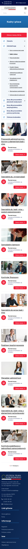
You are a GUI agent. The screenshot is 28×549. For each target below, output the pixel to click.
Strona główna (6, 514)
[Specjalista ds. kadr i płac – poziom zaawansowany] (14, 199)
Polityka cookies (6, 532)
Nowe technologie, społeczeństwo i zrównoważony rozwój (16, 85)
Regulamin (4, 526)
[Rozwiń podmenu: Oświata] (24, 41)
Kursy (3, 517)
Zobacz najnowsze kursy (9, 542)
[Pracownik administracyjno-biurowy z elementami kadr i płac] (14, 129)
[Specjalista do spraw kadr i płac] (14, 300)
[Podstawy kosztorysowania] (14, 335)
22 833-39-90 (8, 3)
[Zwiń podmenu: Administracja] (24, 46)
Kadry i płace (14, 54)
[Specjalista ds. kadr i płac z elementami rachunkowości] (14, 401)
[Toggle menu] (25, 8)
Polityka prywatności (8, 529)
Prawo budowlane (14, 58)
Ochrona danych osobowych (17, 95)
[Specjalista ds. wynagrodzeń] (14, 167)
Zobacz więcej (19, 154)
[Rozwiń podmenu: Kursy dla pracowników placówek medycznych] (24, 101)
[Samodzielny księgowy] (14, 234)
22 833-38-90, (8, 2)
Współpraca (5, 545)
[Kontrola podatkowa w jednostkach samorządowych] (14, 436)
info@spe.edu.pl (22, 2)
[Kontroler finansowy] (14, 267)
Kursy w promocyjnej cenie (17, 50)
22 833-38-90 (7, 499)
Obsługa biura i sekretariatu (17, 91)
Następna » (16, 465)
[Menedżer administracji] (14, 368)
